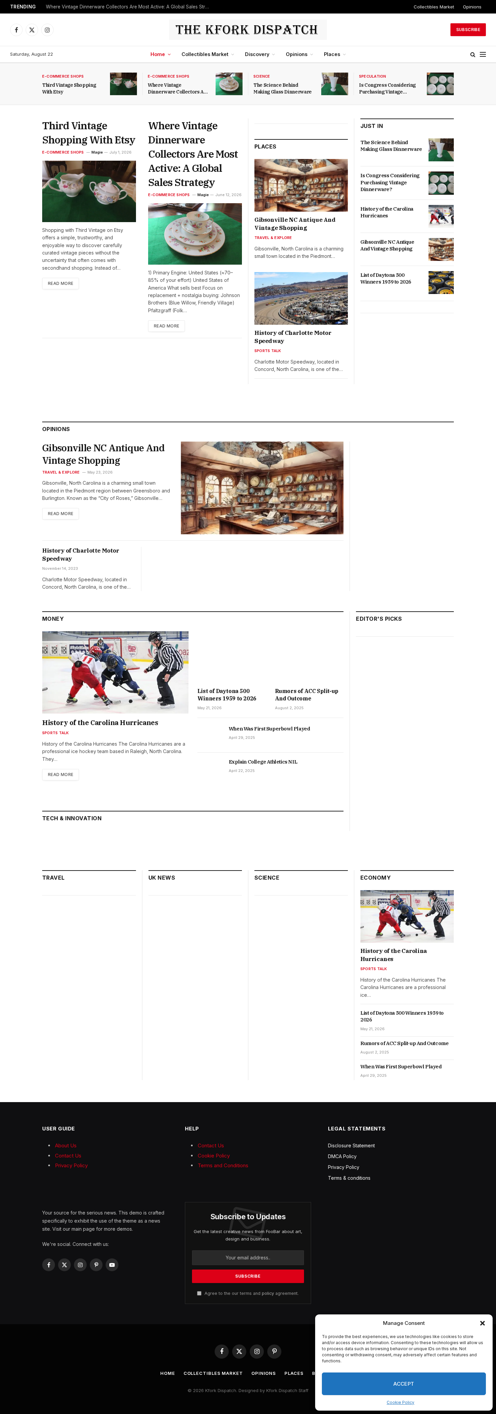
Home (157, 54)
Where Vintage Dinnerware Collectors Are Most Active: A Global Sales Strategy (130, 6)
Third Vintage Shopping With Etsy (69, 88)
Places (332, 54)
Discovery (257, 54)
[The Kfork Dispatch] (248, 29)
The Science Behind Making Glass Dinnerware (282, 88)
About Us (66, 1145)
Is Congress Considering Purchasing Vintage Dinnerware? (387, 88)
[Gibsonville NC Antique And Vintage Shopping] (301, 185)
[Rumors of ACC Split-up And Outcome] (309, 657)
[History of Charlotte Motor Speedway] (301, 298)
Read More (60, 283)
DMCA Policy (342, 1156)
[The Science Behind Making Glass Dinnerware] (334, 84)
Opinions (472, 6)
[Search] (473, 54)
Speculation (372, 76)
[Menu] (483, 54)
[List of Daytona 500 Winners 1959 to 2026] (441, 282)
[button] (482, 1323)
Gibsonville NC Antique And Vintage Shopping (295, 224)
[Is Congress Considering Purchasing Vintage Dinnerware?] (440, 84)
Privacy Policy (71, 1165)
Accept (403, 1384)
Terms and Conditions (223, 1165)
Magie (97, 152)
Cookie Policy (400, 1402)
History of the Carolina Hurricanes (386, 212)
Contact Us (68, 1155)
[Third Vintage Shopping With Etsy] (123, 84)
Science (261, 76)
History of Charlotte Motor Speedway (292, 337)
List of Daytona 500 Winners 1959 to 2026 (385, 278)
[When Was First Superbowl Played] (210, 736)
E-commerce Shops (63, 76)
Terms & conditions (349, 1178)
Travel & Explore (273, 237)
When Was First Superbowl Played (269, 728)
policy (268, 1293)
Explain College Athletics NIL (263, 761)
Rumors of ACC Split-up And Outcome (306, 695)
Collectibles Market (434, 6)
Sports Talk (267, 350)
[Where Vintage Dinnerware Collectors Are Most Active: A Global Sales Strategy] (229, 84)
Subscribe (468, 29)
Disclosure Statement (351, 1145)
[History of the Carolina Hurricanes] (441, 216)
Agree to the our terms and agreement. (251, 1293)
